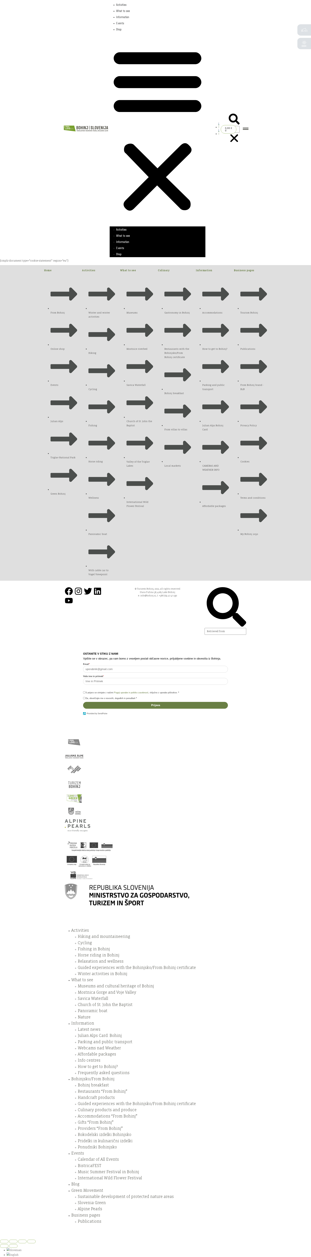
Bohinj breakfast (93, 1085)
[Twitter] (88, 591)
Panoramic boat (92, 1011)
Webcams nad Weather (99, 1048)
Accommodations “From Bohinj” (107, 1116)
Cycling (85, 943)
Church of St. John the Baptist (105, 1004)
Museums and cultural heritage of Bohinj (116, 986)
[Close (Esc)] (31, 1241)
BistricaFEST (89, 1165)
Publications (89, 1221)
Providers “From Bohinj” (100, 1128)
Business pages (244, 270)
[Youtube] (69, 601)
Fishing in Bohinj (94, 949)
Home (48, 270)
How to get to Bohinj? (98, 1066)
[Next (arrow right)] (13, 1246)
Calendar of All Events (98, 1159)
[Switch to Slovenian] (218, 127)
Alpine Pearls (90, 1209)
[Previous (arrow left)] (4, 1246)
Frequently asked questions (104, 1073)
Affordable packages (97, 1054)
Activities (121, 5)
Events (120, 23)
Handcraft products (96, 1097)
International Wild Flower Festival (110, 1178)
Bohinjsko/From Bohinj (93, 1079)
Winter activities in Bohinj (102, 974)
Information (122, 17)
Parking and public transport (105, 1042)
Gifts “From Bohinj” (95, 1122)
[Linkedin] (97, 591)
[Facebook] (69, 591)
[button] (157, 129)
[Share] (22, 1241)
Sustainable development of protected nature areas (126, 1196)
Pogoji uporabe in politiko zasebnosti (131, 692)
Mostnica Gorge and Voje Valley (107, 992)
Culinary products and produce (107, 1110)
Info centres (89, 1060)
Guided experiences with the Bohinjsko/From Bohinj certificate (137, 967)
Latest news (89, 1029)
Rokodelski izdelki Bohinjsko (104, 1134)
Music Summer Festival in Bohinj (108, 1172)
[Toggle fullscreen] (13, 1241)
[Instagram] (78, 591)
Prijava (155, 705)
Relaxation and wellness (101, 961)
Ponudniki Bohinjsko (97, 1147)
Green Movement (87, 1190)
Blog (75, 1184)
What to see (123, 11)
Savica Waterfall (93, 998)
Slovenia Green (92, 1203)
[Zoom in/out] (4, 1241)
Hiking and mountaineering (104, 936)
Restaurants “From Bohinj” (102, 1091)
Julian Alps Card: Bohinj (100, 1035)
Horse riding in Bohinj (98, 955)
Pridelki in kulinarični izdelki (105, 1141)
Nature (84, 1017)
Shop (118, 29)
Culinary (164, 270)
